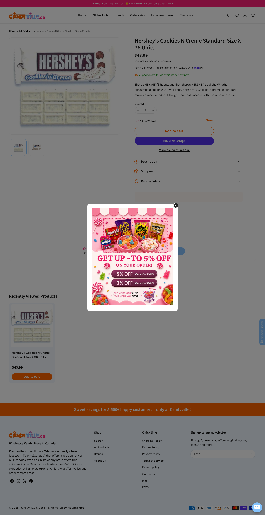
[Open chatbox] (257, 507)
